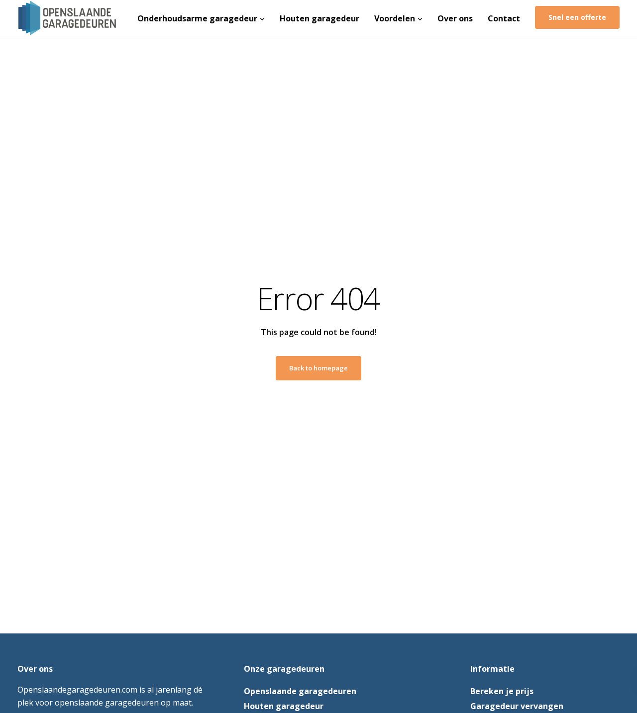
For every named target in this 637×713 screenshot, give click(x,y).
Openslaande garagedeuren (300, 691)
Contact (504, 18)
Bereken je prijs (501, 691)
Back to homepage (318, 367)
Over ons (455, 18)
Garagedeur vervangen (516, 706)
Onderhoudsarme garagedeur (197, 18)
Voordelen (394, 18)
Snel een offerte (577, 17)
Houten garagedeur (319, 18)
